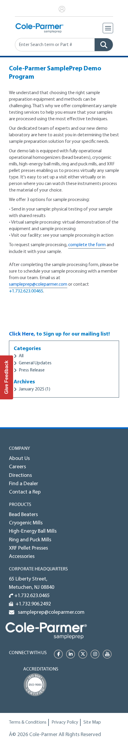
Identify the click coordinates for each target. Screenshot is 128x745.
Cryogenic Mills (26, 523)
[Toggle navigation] (108, 28)
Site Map (92, 722)
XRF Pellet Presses (28, 548)
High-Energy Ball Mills (33, 531)
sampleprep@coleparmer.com (38, 284)
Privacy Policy (64, 722)
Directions (20, 475)
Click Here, (22, 334)
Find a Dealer (23, 484)
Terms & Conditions (27, 722)
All (21, 356)
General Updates (35, 363)
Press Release (32, 370)
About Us (19, 458)
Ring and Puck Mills (30, 540)
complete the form (87, 245)
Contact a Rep (25, 492)
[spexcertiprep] (46, 630)
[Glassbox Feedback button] (6, 377)
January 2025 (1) (34, 389)
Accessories (22, 556)
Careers (17, 467)
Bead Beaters (23, 515)
